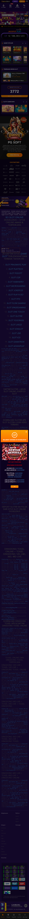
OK (14, 486)
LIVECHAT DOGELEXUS (14, 477)
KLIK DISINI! (18, 468)
